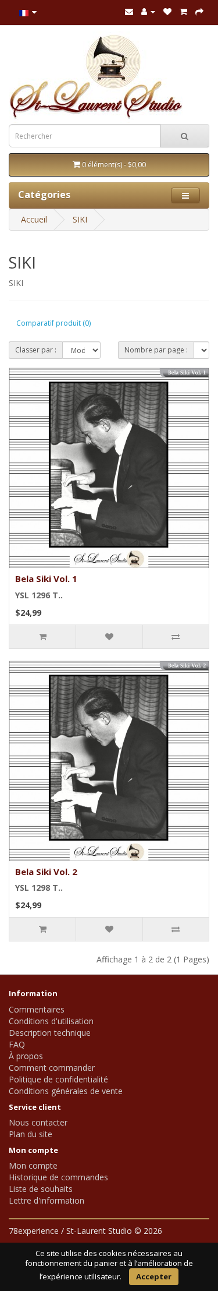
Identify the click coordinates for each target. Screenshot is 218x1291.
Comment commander (52, 1067)
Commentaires (37, 1009)
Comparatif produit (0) (53, 323)
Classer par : (35, 350)
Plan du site (30, 1134)
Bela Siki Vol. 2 (46, 871)
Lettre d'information (46, 1200)
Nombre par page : (156, 350)
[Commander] (199, 11)
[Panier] (183, 11)
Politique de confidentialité (58, 1079)
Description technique (50, 1032)
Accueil (34, 219)
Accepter (153, 1276)
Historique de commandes (58, 1177)
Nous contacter (38, 1122)
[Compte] (148, 11)
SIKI (80, 219)
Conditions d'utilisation (51, 1021)
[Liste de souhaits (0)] (167, 11)
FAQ (17, 1044)
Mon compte (33, 1165)
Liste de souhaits (41, 1188)
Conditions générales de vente (66, 1090)
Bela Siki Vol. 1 (46, 578)
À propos (26, 1055)
